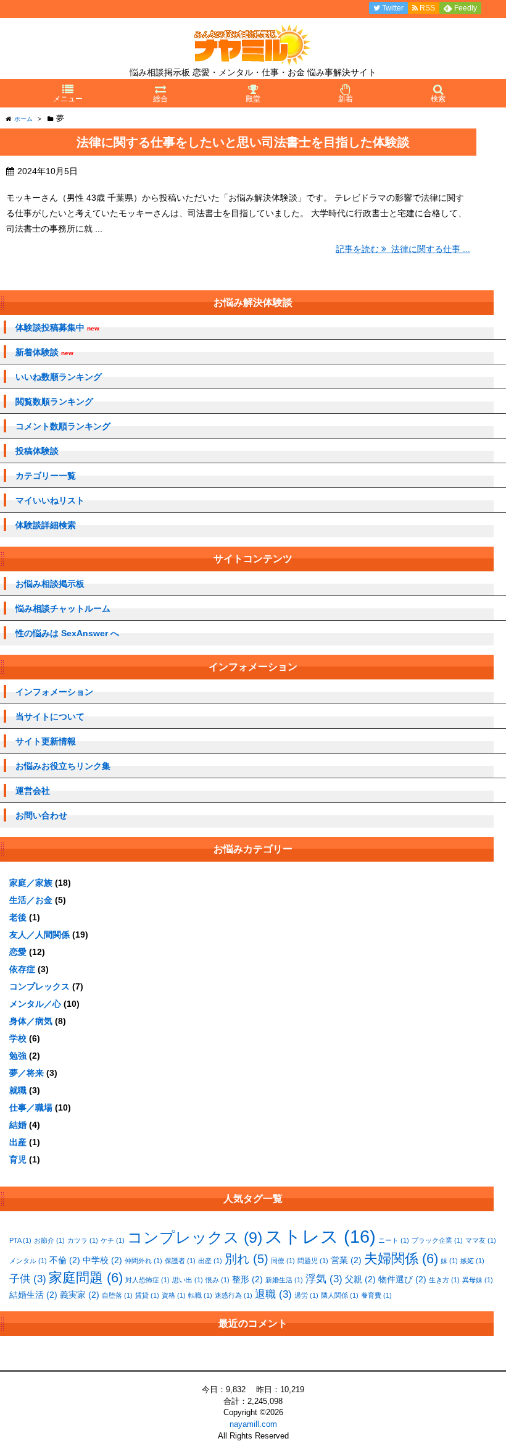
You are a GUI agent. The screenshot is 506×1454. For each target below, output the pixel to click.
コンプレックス (39, 986)
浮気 (323, 1279)
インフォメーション (54, 691)
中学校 (102, 1260)
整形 (247, 1279)
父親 (360, 1279)
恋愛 (18, 952)
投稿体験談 (37, 451)
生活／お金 (30, 900)
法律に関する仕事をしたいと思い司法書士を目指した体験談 (243, 142)
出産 (18, 1142)
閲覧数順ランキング (54, 401)
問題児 (312, 1260)
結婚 (18, 1125)
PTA (20, 1240)
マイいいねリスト (50, 500)
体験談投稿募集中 (57, 327)
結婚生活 (33, 1295)
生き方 (444, 1280)
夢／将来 (26, 1073)
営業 (346, 1260)
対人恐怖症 (147, 1280)
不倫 (64, 1260)
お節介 (49, 1240)
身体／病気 (30, 1021)
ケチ (113, 1240)
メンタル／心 (35, 1004)
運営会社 (32, 790)
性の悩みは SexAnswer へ (67, 633)
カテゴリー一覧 (45, 475)
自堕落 (117, 1295)
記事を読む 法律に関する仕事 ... (403, 249)
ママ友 (480, 1240)
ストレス (320, 1236)
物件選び (402, 1279)
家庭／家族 (30, 883)
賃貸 (147, 1295)
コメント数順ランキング (62, 426)
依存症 (22, 969)
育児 (18, 1159)
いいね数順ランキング (58, 376)
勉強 (18, 1056)
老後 (18, 917)
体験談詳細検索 (45, 525)
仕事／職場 (30, 1107)
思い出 (187, 1280)
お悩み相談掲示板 (50, 583)
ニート (393, 1240)
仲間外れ (143, 1260)
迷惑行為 (233, 1295)
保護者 (180, 1260)
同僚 (283, 1260)
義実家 (79, 1295)
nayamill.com (253, 1424)
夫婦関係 (401, 1258)
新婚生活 (284, 1280)
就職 (18, 1090)
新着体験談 (44, 352)
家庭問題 (86, 1277)
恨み (217, 1280)
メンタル (28, 1260)
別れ (246, 1259)
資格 (174, 1295)
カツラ (82, 1240)
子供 (27, 1279)
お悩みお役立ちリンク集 (62, 766)
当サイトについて (50, 716)
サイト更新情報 (45, 741)
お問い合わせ (41, 815)
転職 (200, 1295)
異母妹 (477, 1280)
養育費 (376, 1295)
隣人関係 (340, 1295)
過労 (306, 1295)
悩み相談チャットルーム (62, 608)
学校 (18, 1038)
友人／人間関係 (39, 934)
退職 (273, 1294)
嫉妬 (472, 1260)
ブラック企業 (437, 1240)
